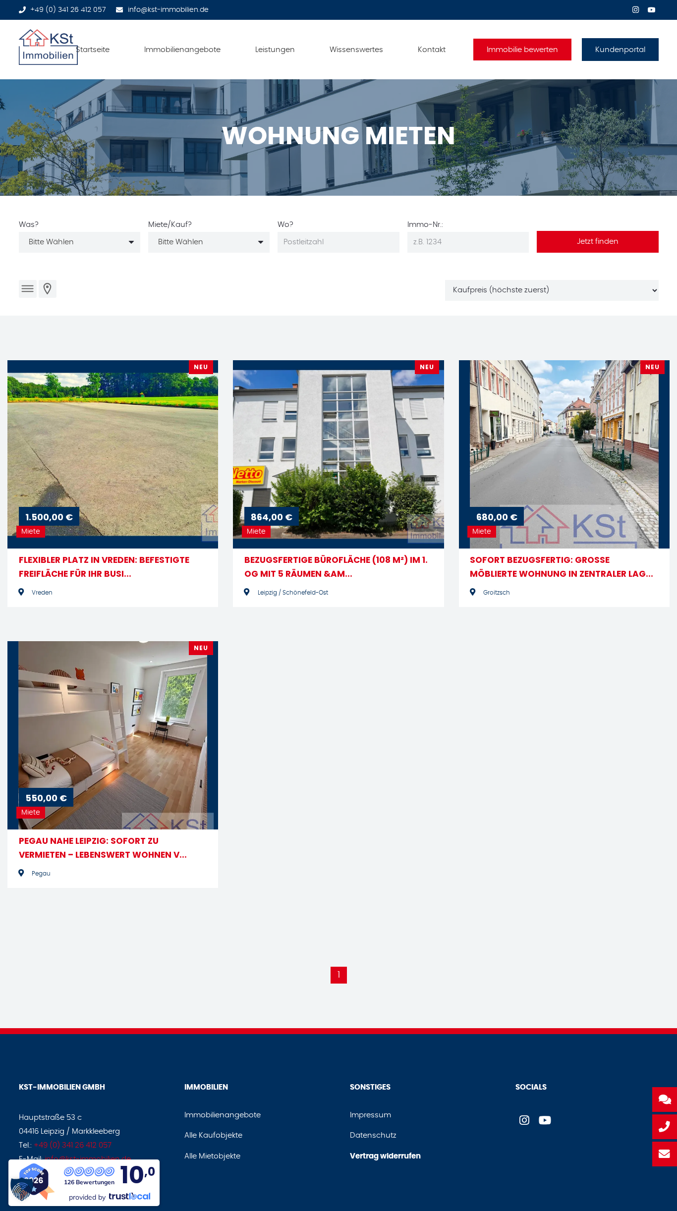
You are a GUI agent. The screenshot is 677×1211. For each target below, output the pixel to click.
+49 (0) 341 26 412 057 (73, 1145)
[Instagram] (636, 8)
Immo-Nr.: (425, 224)
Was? (29, 224)
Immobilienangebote (222, 1115)
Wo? (285, 224)
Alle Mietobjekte (212, 1156)
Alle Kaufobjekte (213, 1135)
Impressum (370, 1115)
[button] (227, 49)
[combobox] (79, 242)
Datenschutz (373, 1135)
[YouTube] (652, 8)
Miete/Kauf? (170, 224)
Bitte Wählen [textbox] (51, 242)
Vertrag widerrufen (385, 1156)
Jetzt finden (598, 241)
